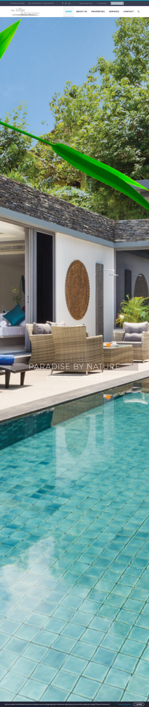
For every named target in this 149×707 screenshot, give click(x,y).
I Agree (139, 704)
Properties (98, 11)
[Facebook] (62, 3)
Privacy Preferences (124, 704)
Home (68, 11)
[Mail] (69, 3)
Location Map (102, 3)
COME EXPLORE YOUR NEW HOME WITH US (74, 376)
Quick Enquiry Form (86, 3)
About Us (81, 11)
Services (114, 11)
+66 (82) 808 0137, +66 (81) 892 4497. (42, 3)
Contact (128, 11)
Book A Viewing (117, 3)
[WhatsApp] (66, 3)
